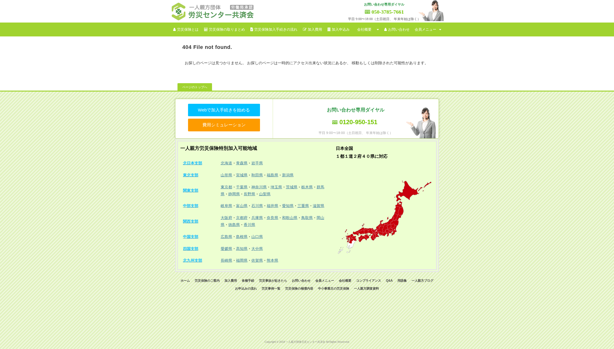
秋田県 (257, 175)
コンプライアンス (368, 280)
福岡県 (242, 260)
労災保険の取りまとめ (227, 29)
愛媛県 (226, 249)
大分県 (257, 249)
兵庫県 (257, 218)
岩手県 (257, 163)
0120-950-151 (358, 122)
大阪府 (226, 218)
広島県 (226, 237)
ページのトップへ (194, 87)
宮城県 (242, 175)
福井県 (272, 206)
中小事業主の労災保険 (333, 288)
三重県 (303, 206)
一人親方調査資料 (366, 288)
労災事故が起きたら (273, 280)
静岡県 (234, 194)
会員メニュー (425, 29)
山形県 (226, 175)
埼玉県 (276, 187)
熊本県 (272, 260)
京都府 (242, 218)
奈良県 (272, 218)
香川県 (249, 225)
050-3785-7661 (388, 12)
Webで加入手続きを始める (224, 110)
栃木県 (307, 187)
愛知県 (288, 206)
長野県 (249, 194)
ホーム (185, 280)
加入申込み (341, 29)
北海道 (226, 163)
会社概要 (364, 29)
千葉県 (242, 187)
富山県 (242, 206)
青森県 (242, 163)
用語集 (402, 280)
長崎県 (226, 260)
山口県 (257, 237)
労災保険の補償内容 (299, 288)
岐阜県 (226, 206)
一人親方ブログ (422, 280)
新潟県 (288, 175)
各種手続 (248, 280)
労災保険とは (188, 29)
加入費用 (315, 29)
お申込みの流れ (246, 288)
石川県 (257, 206)
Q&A (389, 280)
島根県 (242, 237)
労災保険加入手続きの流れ (275, 29)
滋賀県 (318, 206)
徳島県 (234, 225)
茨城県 (291, 187)
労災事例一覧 (271, 288)
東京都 (226, 187)
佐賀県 (257, 260)
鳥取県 (307, 218)
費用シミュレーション (224, 124)
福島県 (272, 175)
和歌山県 (289, 218)
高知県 (242, 249)
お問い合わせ (399, 29)
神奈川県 (259, 187)
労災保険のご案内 (207, 280)
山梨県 (265, 194)
